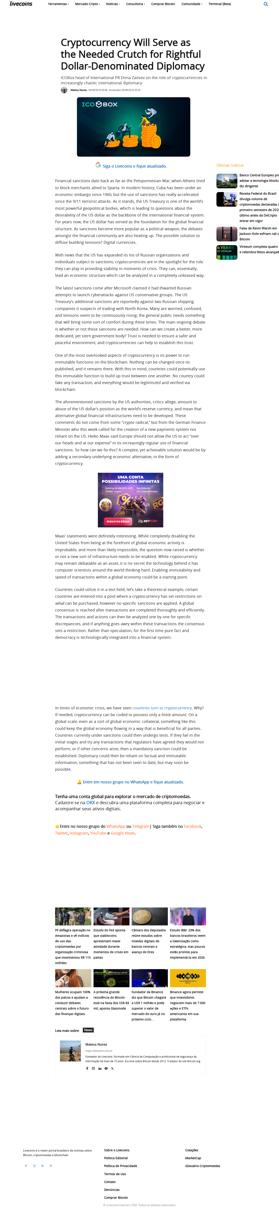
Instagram (79, 833)
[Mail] (106, 1067)
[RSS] (42, 1166)
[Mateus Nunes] (65, 90)
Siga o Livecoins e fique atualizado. (135, 166)
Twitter (61, 833)
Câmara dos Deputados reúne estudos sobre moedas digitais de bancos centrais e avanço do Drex (149, 941)
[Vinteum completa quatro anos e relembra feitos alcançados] (226, 252)
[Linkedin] (99, 1067)
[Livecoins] (21, 4)
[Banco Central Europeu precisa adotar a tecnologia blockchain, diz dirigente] (226, 181)
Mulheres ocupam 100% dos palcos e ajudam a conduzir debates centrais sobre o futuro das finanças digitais (72, 1003)
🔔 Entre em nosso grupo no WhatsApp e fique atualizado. (130, 782)
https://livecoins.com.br (98, 1050)
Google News (123, 833)
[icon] (265, 4)
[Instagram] (93, 1067)
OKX (90, 802)
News (88, 1030)
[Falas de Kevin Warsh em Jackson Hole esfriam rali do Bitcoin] (226, 234)
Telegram (141, 826)
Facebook (192, 826)
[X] (112, 1067)
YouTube (98, 833)
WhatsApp (116, 826)
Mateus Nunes (79, 90)
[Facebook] (87, 1067)
